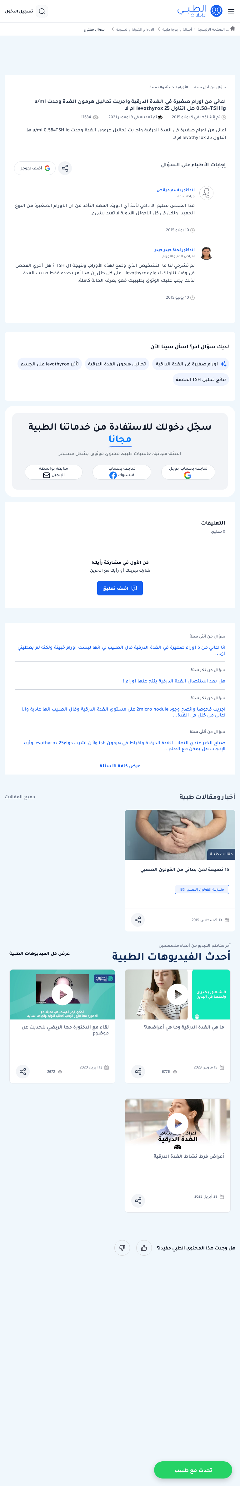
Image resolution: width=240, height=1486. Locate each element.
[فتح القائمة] (229, 11)
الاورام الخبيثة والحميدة (135, 29)
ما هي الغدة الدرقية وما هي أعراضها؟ (184, 1027)
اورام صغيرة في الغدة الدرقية (187, 363)
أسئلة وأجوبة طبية (177, 29)
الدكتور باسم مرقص (176, 190)
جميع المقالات (20, 797)
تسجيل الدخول (19, 11)
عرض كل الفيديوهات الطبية (39, 953)
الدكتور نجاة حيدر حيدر (174, 250)
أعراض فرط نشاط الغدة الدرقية (189, 1156)
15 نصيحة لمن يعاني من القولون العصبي (184, 869)
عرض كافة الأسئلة (120, 766)
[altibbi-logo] (200, 11)
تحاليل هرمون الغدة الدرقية (117, 363)
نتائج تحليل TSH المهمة (201, 379)
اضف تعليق (115, 588)
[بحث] (42, 11)
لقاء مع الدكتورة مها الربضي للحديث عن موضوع (65, 1030)
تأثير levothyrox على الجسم (50, 363)
